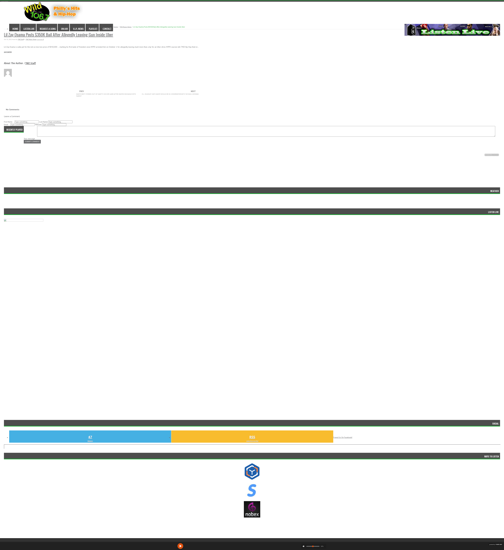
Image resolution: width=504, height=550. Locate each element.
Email (6, 124)
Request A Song (48, 28)
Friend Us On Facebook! (342, 437)
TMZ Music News (125, 27)
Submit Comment (32, 142)
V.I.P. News (78, 28)
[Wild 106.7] (53, 21)
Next (170, 92)
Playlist (93, 28)
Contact (107, 28)
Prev (106, 93)
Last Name (43, 122)
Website (38, 124)
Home (15, 28)
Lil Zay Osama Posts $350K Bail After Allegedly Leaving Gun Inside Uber (58, 34)
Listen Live (28, 28)
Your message (29, 138)
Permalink (8, 52)
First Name (8, 122)
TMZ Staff (21, 39)
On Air (64, 28)
